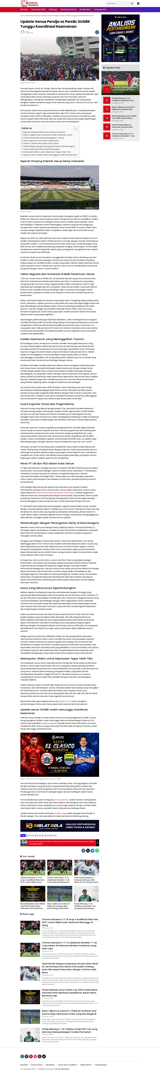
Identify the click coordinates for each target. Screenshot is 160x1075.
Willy (27, 31)
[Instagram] (35, 1056)
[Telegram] (93, 851)
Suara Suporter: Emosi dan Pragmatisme (41, 140)
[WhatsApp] (97, 851)
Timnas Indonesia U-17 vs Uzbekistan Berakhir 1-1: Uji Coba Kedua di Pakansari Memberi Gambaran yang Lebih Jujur (58, 880)
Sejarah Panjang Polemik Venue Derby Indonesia (44, 132)
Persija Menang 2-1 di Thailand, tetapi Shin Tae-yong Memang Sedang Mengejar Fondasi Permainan (86, 906)
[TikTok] (44, 1056)
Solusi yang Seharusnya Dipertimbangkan (41, 149)
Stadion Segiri (61, 813)
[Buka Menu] (138, 3)
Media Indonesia (49, 723)
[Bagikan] (97, 32)
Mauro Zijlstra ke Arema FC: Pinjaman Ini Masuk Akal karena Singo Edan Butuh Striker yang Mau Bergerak (58, 906)
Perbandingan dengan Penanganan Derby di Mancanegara (49, 146)
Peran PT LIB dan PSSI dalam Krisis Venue (41, 143)
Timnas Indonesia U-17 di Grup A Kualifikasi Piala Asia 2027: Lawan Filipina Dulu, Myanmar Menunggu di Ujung (32, 880)
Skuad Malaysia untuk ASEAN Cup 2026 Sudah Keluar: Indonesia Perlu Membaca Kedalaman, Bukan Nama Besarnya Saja (32, 906)
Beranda (24, 1065)
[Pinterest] (31, 1056)
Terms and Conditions (67, 1065)
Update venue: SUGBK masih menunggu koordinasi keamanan (50, 155)
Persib (31, 835)
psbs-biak (52, 835)
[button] (132, 3)
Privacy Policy (37, 1065)
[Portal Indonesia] (29, 3)
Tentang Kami (101, 1065)
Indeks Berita (85, 1065)
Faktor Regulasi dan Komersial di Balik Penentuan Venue (47, 135)
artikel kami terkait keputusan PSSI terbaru (55, 492)
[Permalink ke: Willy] (23, 32)
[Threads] (39, 1056)
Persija (41, 835)
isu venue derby (61, 799)
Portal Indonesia (62, 1069)
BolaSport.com (64, 701)
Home (22, 15)
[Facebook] (83, 851)
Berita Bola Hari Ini (33, 15)
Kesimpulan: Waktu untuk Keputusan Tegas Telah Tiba (47, 152)
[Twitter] (88, 851)
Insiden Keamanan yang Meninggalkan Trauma (43, 138)
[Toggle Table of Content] (74, 129)
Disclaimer (50, 1065)
